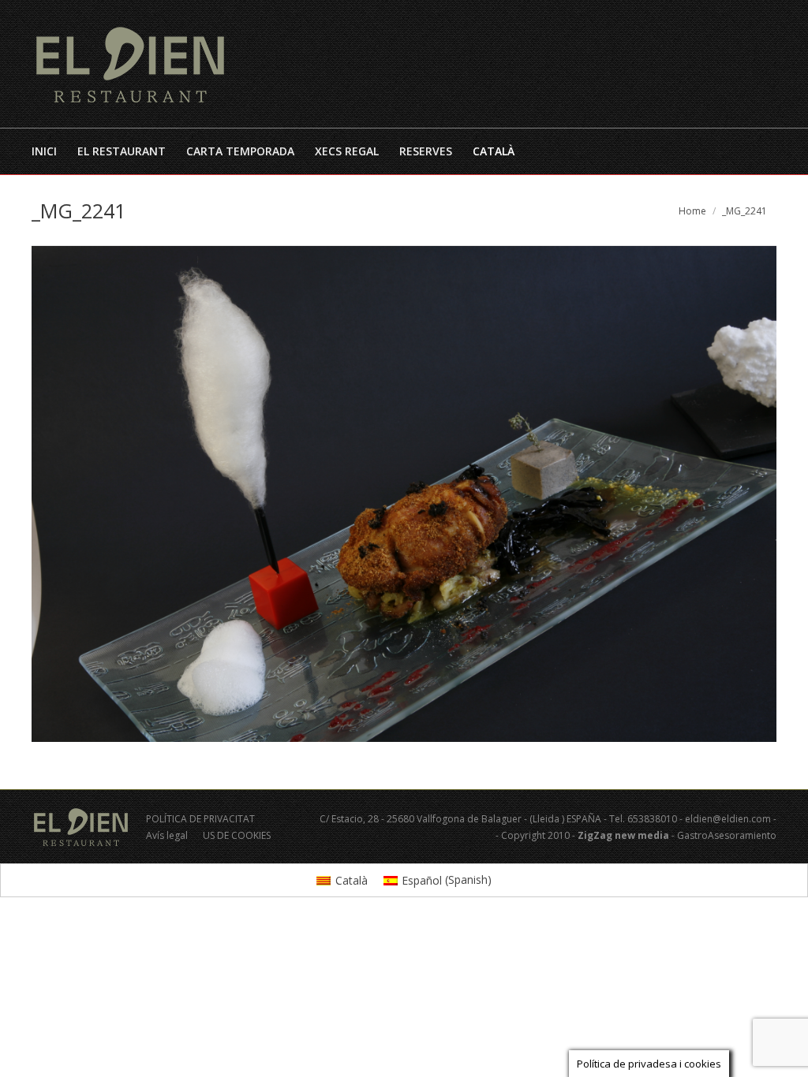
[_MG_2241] (404, 494)
